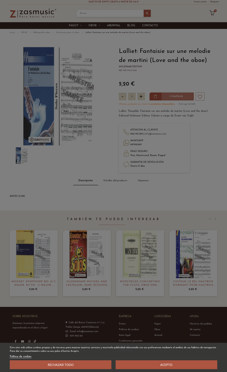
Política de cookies (20, 356)
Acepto (166, 365)
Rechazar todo (61, 365)
